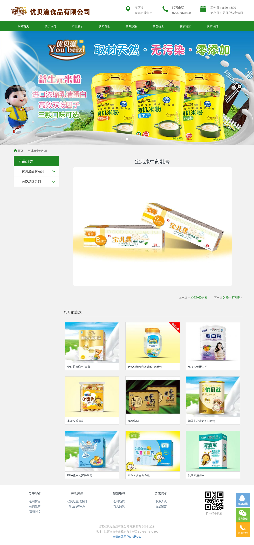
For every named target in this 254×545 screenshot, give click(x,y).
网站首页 (23, 26)
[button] (19, 88)
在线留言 (185, 26)
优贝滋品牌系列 (33, 171)
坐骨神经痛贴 (198, 297)
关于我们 (50, 26)
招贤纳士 (158, 26)
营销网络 (34, 511)
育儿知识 (119, 506)
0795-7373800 (181, 13)
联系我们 (212, 26)
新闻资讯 (104, 26)
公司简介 (34, 501)
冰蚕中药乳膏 (231, 297)
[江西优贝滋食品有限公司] (50, 10)
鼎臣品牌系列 (31, 181)
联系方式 (161, 501)
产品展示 (77, 26)
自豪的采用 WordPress (127, 536)
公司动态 (119, 501)
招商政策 (131, 26)
